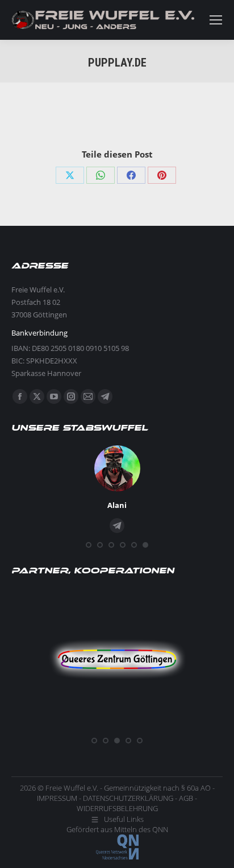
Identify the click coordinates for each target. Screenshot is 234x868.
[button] (88, 545)
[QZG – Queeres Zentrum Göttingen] (117, 727)
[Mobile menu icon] (216, 20)
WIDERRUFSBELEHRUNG (117, 808)
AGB (186, 798)
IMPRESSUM (57, 798)
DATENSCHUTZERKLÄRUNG (128, 798)
